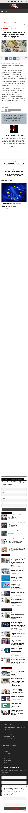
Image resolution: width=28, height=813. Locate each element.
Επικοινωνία (7, 740)
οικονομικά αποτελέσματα (14, 109)
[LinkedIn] (18, 1)
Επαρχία (3, 498)
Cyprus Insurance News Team (8, 30)
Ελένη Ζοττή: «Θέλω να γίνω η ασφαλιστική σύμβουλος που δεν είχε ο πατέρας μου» (19, 633)
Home (5, 22)
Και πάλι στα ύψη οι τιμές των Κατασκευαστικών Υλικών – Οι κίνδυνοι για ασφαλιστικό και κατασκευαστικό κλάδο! (14, 172)
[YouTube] (11, 1)
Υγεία (5, 762)
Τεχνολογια (7, 755)
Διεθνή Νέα (7, 753)
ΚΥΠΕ (6, 107)
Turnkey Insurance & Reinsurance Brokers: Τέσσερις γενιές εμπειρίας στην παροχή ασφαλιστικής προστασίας (18, 625)
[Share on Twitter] (10, 58)
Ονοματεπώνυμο (8, 794)
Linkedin (17, 63)
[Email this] (18, 58)
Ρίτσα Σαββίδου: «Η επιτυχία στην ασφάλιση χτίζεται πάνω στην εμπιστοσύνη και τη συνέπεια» (17, 600)
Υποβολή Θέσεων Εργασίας (11, 731)
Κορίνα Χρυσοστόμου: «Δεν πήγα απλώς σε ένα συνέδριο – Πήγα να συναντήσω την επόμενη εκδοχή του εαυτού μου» (18, 641)
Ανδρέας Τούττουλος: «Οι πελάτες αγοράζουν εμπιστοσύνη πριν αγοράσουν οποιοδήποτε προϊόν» (17, 651)
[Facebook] (8, 1)
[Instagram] (21, 1)
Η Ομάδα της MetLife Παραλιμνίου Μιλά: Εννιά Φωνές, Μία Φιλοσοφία (17, 691)
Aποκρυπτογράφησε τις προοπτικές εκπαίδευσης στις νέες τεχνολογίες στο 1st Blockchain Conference (14, 164)
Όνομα (3, 487)
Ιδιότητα (3, 503)
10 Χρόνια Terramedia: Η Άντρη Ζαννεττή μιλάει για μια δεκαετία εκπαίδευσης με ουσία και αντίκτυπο (18, 660)
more (26, 58)
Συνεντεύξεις (7, 760)
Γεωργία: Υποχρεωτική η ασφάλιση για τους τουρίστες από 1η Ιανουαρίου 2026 (17, 585)
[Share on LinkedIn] (14, 58)
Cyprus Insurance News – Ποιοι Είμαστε (14, 727)
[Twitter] (15, 1)
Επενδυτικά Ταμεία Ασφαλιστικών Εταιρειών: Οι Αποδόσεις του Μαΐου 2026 (18, 592)
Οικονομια (13, 22)
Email (2, 492)
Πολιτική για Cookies (9, 738)
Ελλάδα (6, 751)
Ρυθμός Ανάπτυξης (6, 111)
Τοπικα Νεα (7, 749)
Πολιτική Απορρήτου (9, 736)
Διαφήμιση (7, 729)
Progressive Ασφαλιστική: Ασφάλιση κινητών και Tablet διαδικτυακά (18, 577)
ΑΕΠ (6, 109)
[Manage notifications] (24, 810)
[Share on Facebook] (6, 58)
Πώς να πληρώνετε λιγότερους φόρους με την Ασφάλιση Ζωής (18, 705)
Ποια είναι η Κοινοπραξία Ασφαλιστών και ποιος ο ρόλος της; (18, 570)
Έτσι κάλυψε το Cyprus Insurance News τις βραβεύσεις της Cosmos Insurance (17, 712)
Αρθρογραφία (7, 758)
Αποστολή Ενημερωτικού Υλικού (12, 734)
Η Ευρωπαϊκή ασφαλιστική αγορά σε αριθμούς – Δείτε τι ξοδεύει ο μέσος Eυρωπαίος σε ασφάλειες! (11, 205)
